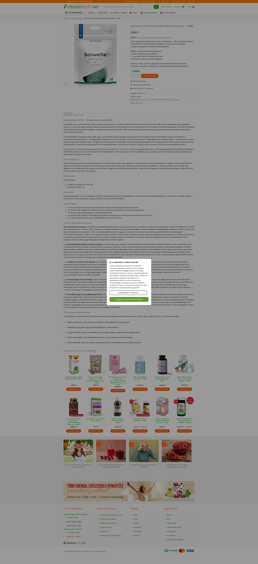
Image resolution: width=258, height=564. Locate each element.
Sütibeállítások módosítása (128, 293)
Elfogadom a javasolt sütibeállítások (129, 299)
